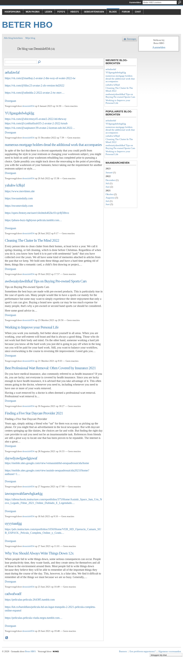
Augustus (110, 197)
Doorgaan (10, 100)
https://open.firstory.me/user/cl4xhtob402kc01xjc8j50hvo (37, 212)
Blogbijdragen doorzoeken (39, 62)
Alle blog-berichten (13, 38)
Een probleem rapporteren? (143, 651)
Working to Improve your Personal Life (31, 327)
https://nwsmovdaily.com (19, 205)
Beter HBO (27, 24)
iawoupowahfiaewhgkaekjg (24, 493)
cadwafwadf (13, 594)
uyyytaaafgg (13, 523)
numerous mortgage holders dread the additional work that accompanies (53, 145)
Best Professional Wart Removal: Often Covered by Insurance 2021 (50, 368)
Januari (109, 172)
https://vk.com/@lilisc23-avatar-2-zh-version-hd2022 (34, 85)
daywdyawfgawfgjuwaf (21, 458)
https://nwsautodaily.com (19, 198)
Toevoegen (131, 39)
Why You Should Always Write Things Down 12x (39, 553)
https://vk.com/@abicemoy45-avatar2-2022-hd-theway (35, 118)
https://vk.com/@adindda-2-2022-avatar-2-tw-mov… (35, 92)
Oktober (109, 194)
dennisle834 (28, 106)
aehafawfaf (12, 72)
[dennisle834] (9, 56)
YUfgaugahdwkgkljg (19, 113)
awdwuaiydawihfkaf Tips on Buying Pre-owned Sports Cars (45, 281)
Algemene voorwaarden (169, 651)
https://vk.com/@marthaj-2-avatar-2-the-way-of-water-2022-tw (40, 78)
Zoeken (179, 2)
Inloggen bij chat (159, 655)
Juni (108, 186)
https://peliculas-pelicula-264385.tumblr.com (30, 599)
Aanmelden (135, 2)
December (110, 180)
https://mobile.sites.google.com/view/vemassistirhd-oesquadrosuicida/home (47, 463)
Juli (107, 183)
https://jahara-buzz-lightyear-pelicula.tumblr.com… (33, 220)
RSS (6, 637)
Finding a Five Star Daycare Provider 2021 (34, 413)
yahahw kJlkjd (15, 185)
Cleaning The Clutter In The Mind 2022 (32, 240)
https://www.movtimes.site (20, 191)
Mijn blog (30, 38)
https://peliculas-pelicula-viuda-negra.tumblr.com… (33, 617)
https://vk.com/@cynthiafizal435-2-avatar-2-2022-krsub (36, 123)
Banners (123, 651)
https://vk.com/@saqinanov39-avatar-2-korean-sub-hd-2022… (40, 127)
